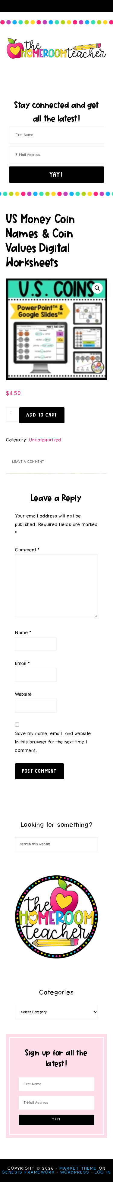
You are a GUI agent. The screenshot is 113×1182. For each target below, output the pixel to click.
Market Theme (78, 1168)
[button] (97, 288)
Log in (103, 1172)
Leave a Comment (28, 462)
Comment (27, 549)
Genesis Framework (28, 1172)
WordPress (74, 1172)
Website (23, 694)
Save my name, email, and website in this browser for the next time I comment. (53, 742)
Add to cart (42, 415)
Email (22, 663)
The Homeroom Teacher (57, 48)
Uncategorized (45, 440)
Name (23, 632)
